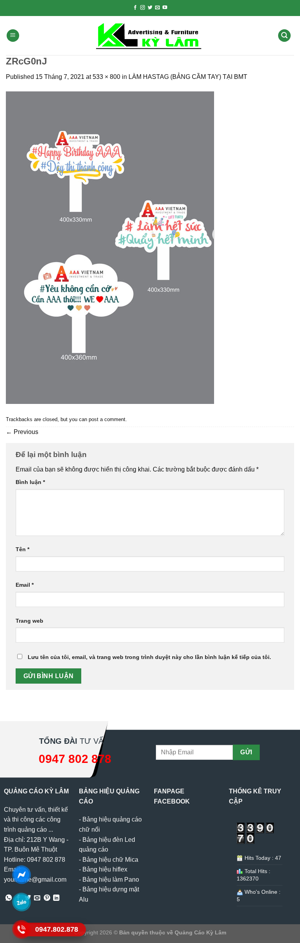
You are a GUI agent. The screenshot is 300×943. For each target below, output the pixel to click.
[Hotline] (21, 929)
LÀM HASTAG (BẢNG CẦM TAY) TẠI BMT (188, 76)
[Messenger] (21, 875)
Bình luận (30, 482)
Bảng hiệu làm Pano (110, 879)
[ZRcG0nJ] (110, 247)
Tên (22, 549)
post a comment (107, 419)
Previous (22, 432)
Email (25, 585)
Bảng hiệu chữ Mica (110, 859)
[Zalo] (21, 902)
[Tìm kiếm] (284, 35)
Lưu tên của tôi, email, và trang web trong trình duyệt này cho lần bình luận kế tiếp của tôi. (149, 657)
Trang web (29, 621)
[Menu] (13, 35)
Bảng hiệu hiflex (104, 869)
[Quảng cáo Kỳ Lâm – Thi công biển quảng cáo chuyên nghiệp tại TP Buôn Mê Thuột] (150, 36)
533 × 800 (106, 76)
